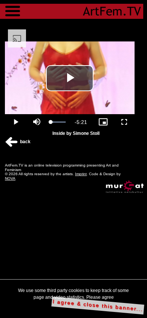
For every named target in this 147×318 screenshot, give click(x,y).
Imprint (81, 174)
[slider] (58, 122)
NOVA (10, 178)
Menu (12, 7)
